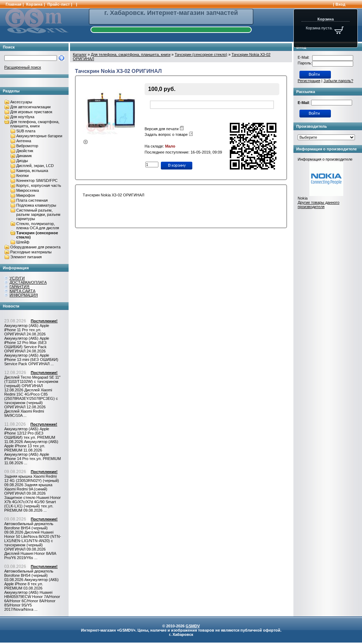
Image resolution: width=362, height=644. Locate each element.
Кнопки (22, 175)
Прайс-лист (58, 4)
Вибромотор (27, 146)
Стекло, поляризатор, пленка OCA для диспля (37, 226)
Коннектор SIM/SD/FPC (37, 180)
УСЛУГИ (17, 278)
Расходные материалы (31, 252)
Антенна (23, 141)
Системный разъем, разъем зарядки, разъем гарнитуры (38, 214)
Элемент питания (26, 257)
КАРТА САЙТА (22, 291)
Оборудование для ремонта (35, 247)
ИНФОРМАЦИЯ (24, 295)
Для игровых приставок (31, 112)
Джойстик (24, 151)
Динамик (24, 156)
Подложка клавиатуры (36, 205)
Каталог (80, 54)
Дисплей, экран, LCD (35, 165)
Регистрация (309, 81)
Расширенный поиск (22, 67)
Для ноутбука (22, 117)
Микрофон (25, 195)
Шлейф (22, 242)
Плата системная (32, 200)
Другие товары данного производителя (318, 204)
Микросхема (27, 190)
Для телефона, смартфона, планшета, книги (34, 124)
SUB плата (25, 131)
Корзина (34, 4)
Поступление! (44, 321)
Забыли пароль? (338, 81)
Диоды (22, 161)
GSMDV (193, 626)
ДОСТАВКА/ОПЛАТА (28, 282)
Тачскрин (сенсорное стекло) (201, 54)
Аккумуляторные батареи (39, 136)
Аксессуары (21, 102)
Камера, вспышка (32, 170)
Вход (340, 4)
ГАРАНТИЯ (19, 286)
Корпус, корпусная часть (38, 185)
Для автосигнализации (30, 107)
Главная (13, 4)
